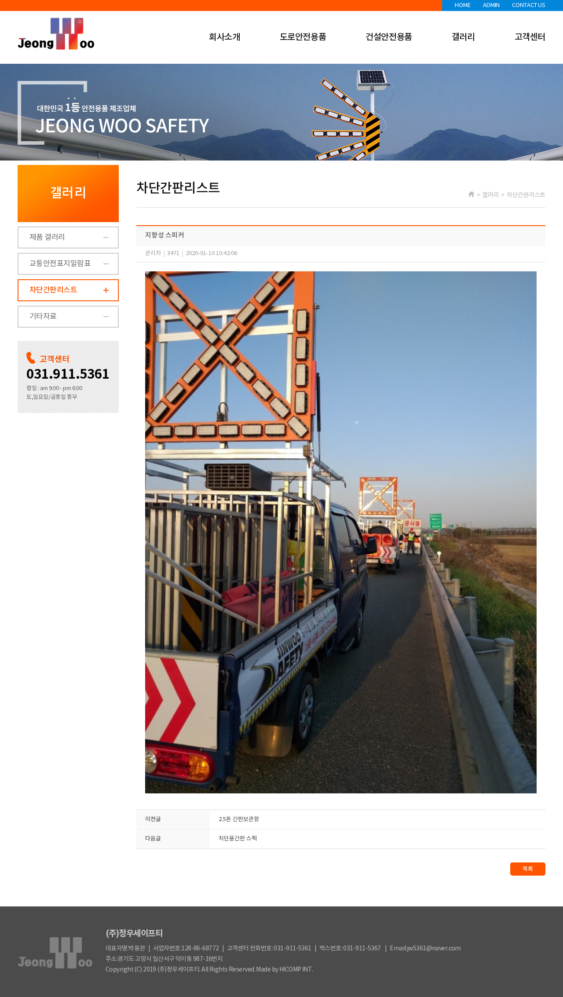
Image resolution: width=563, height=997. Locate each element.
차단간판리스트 (53, 290)
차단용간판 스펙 (238, 839)
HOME (462, 5)
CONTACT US (528, 5)
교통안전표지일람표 (60, 263)
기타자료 (43, 316)
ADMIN (491, 5)
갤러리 (463, 37)
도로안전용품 (303, 37)
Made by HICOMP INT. (284, 969)
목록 (528, 869)
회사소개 (224, 37)
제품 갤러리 (47, 237)
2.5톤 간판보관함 (239, 819)
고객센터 (530, 37)
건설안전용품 (389, 37)
